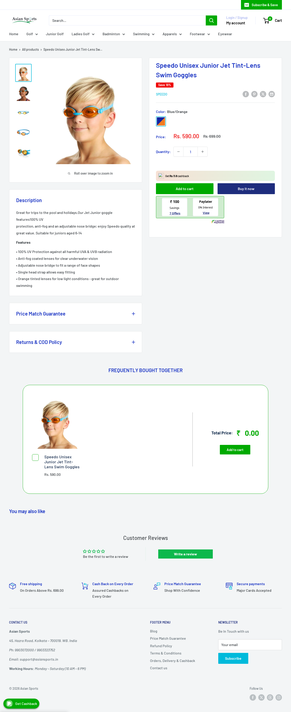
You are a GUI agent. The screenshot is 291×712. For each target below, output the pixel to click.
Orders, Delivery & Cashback (172, 660)
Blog (153, 631)
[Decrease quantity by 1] (178, 151)
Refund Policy (161, 646)
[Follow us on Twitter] (261, 697)
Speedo (161, 94)
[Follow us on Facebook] (253, 697)
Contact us (158, 668)
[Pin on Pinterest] (254, 93)
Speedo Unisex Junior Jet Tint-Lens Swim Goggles (62, 461)
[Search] (211, 20)
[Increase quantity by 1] (202, 151)
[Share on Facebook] (246, 93)
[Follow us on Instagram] (279, 697)
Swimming (141, 34)
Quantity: (163, 151)
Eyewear (225, 34)
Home (13, 34)
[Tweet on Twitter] (263, 93)
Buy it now (246, 188)
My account (235, 22)
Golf (29, 34)
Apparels (170, 34)
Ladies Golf (81, 34)
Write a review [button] (185, 554)
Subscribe (233, 658)
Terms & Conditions (165, 653)
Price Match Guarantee (168, 638)
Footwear (197, 34)
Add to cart (184, 188)
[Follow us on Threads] (270, 697)
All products (30, 49)
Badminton (111, 34)
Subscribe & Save (265, 5)
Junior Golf (55, 34)
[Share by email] (271, 93)
